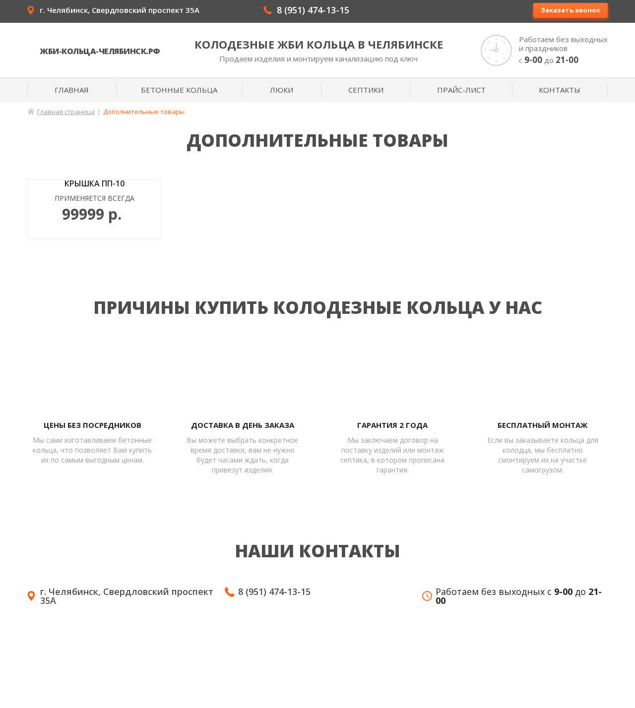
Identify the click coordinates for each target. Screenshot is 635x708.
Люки (281, 90)
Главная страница (66, 111)
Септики (365, 90)
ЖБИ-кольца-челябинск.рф (100, 51)
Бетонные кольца (179, 90)
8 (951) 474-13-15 (313, 9)
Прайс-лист (461, 90)
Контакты (559, 90)
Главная (72, 90)
